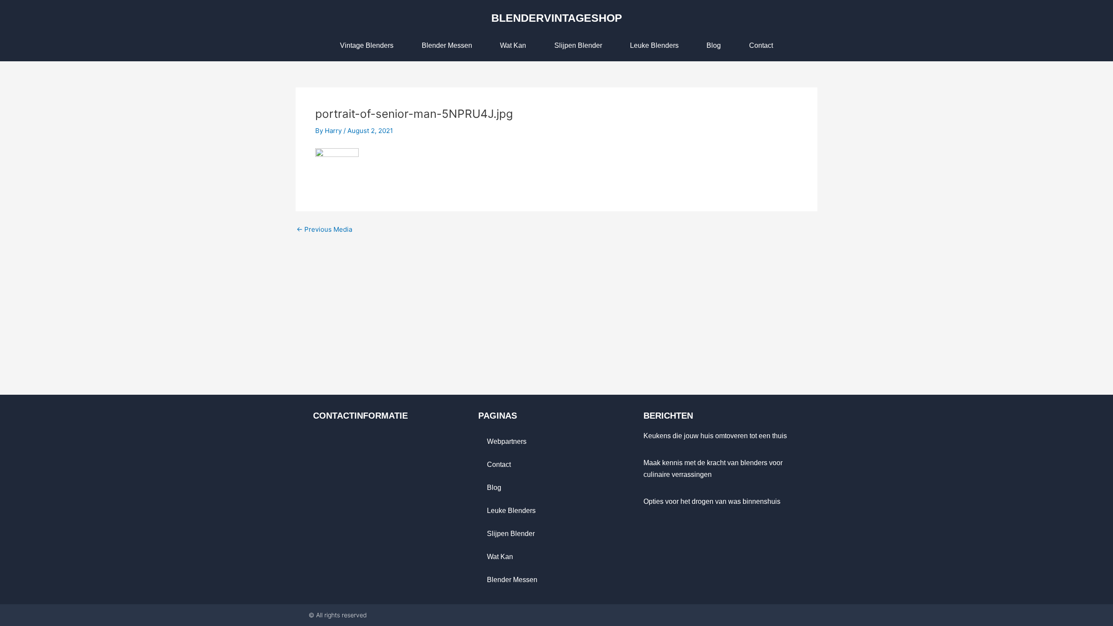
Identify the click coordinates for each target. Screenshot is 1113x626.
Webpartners (507, 441)
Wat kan (513, 45)
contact (761, 45)
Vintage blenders (366, 45)
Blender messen (447, 45)
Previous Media (324, 229)
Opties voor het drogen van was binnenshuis (711, 501)
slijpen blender (578, 45)
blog (713, 45)
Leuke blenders (654, 45)
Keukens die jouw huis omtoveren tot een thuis (715, 436)
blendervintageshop (556, 18)
